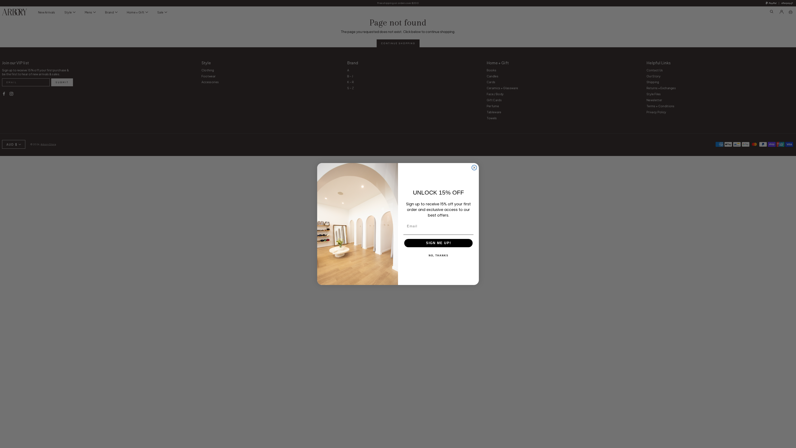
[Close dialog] (474, 167)
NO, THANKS (438, 255)
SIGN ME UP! (438, 243)
